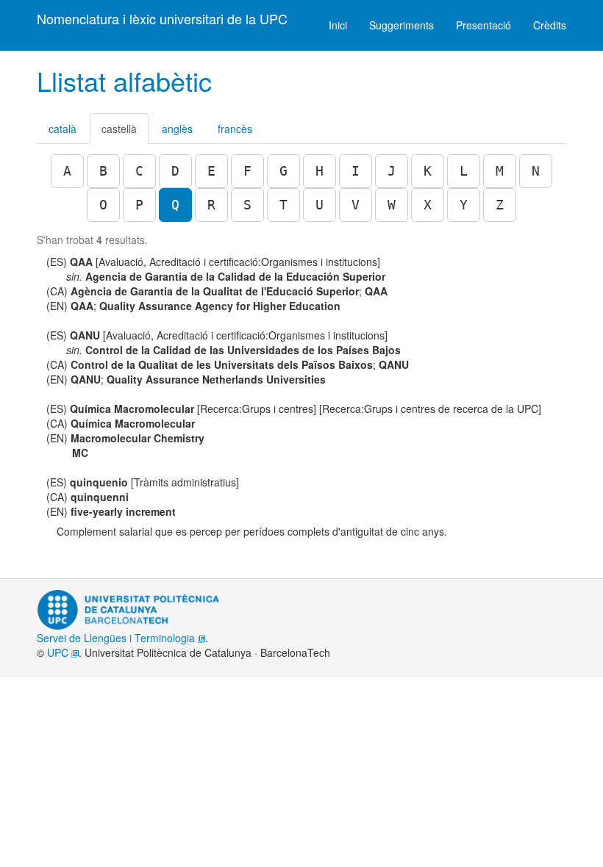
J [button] (392, 171)
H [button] (319, 171)
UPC (59, 652)
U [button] (319, 204)
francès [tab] (235, 128)
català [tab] (62, 128)
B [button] (103, 171)
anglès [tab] (177, 128)
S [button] (247, 204)
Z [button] (500, 204)
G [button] (283, 171)
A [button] (67, 171)
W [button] (392, 204)
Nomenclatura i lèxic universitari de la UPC (162, 18)
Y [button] (464, 204)
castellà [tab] (119, 128)
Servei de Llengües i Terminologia (117, 637)
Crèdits (549, 25)
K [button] (428, 171)
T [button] (283, 204)
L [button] (464, 171)
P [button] (139, 204)
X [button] (428, 204)
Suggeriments (401, 25)
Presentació (483, 25)
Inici (338, 25)
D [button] (175, 171)
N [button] (536, 171)
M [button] (500, 171)
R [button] (211, 204)
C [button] (139, 171)
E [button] (211, 171)
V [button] (356, 204)
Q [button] (175, 204)
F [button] (247, 171)
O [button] (103, 204)
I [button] (356, 171)
